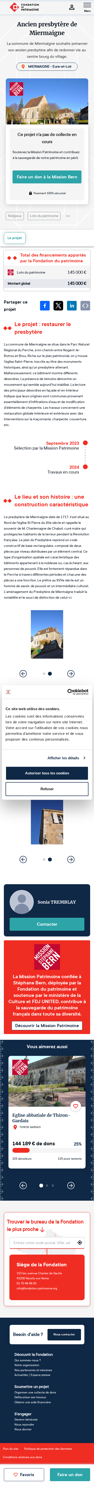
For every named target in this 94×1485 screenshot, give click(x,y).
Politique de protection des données (48, 1448)
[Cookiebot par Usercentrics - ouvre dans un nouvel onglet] (67, 692)
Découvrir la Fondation (33, 1354)
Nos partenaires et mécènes (33, 1370)
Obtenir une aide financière (32, 1402)
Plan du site (10, 1448)
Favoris (27, 1475)
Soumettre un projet (31, 1386)
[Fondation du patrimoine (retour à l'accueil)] (24, 7)
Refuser (47, 789)
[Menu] (87, 5)
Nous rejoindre (24, 1424)
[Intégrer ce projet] (85, 305)
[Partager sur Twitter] (58, 305)
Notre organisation (26, 1365)
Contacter (47, 924)
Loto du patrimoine (44, 216)
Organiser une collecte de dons (35, 1392)
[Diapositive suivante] (70, 673)
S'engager (22, 1414)
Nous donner (23, 1429)
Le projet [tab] (14, 238)
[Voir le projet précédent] (23, 1185)
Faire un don (70, 1475)
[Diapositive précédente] (23, 673)
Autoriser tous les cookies (47, 773)
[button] (44, 673)
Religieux (15, 216)
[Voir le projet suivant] (70, 1185)
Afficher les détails (63, 758)
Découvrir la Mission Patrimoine (47, 1026)
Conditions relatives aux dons (22, 1457)
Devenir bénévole (26, 1419)
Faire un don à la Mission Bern (47, 177)
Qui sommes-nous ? (27, 1360)
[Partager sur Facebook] (45, 305)
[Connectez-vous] (72, 7)
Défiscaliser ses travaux (30, 1397)
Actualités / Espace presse (32, 1375)
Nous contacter (64, 1334)
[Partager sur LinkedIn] (72, 305)
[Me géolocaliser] (79, 1242)
